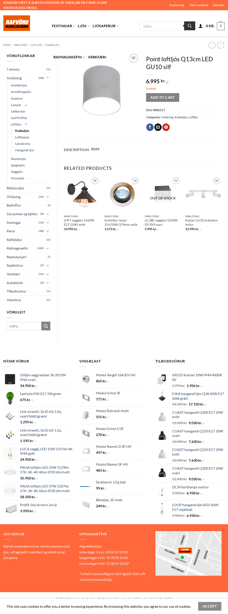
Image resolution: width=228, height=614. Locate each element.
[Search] (189, 25)
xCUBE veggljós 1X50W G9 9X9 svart (161, 222)
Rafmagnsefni (67, 57)
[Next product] (211, 45)
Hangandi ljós (24, 150)
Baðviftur (14, 205)
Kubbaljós (22, 131)
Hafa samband (198, 5)
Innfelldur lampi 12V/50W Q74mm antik (120, 222)
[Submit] (45, 326)
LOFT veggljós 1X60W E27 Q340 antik (79, 222)
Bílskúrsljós (15, 188)
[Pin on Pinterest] (166, 127)
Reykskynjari (16, 257)
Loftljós (36, 44)
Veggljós (16, 172)
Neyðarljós (18, 159)
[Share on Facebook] (150, 127)
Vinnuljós (17, 178)
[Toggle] (47, 77)
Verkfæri (97, 57)
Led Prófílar (19, 118)
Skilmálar (219, 5)
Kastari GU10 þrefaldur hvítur (201, 222)
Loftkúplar (22, 137)
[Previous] (64, 207)
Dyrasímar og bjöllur (22, 214)
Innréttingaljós (21, 92)
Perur (11, 231)
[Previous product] (220, 45)
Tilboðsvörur (16, 291)
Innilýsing (20, 44)
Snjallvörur (15, 265)
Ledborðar (18, 111)
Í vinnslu (13, 69)
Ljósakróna (22, 143)
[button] (200, 26)
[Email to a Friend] (158, 127)
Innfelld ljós (19, 85)
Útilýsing (13, 196)
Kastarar (17, 98)
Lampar (16, 105)
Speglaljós (18, 165)
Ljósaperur (104, 26)
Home (7, 44)
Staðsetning (176, 5)
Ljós (82, 26)
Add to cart (162, 97)
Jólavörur (14, 300)
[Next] (221, 207)
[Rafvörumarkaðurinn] (24, 23)
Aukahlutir (15, 282)
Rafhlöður (14, 239)
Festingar (62, 26)
